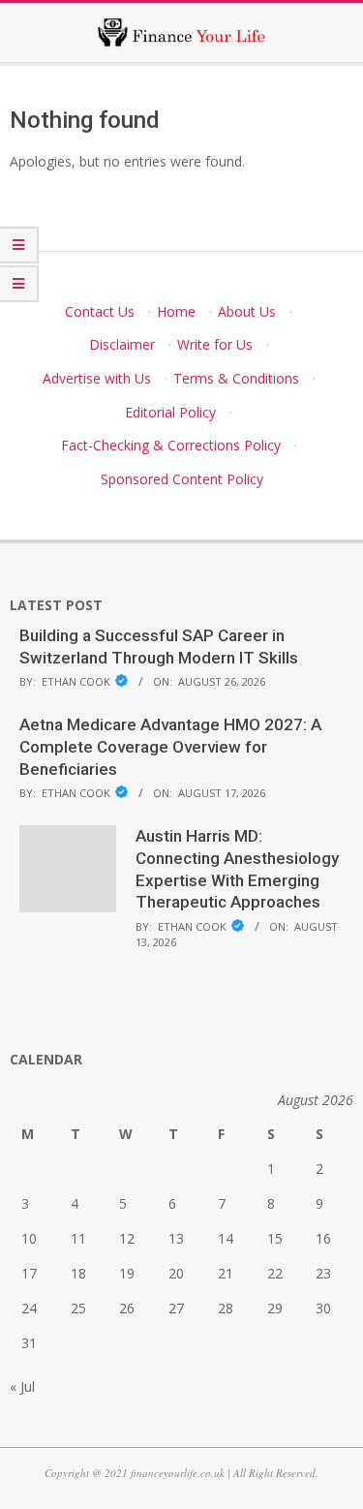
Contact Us (100, 311)
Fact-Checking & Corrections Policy (171, 445)
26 (127, 1308)
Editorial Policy (170, 412)
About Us (247, 311)
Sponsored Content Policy (182, 479)
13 (176, 1238)
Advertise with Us (97, 378)
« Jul (22, 1386)
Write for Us (215, 344)
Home (176, 311)
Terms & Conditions (236, 378)
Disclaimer (122, 344)
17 (29, 1273)
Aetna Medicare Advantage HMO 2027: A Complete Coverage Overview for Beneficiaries (170, 746)
